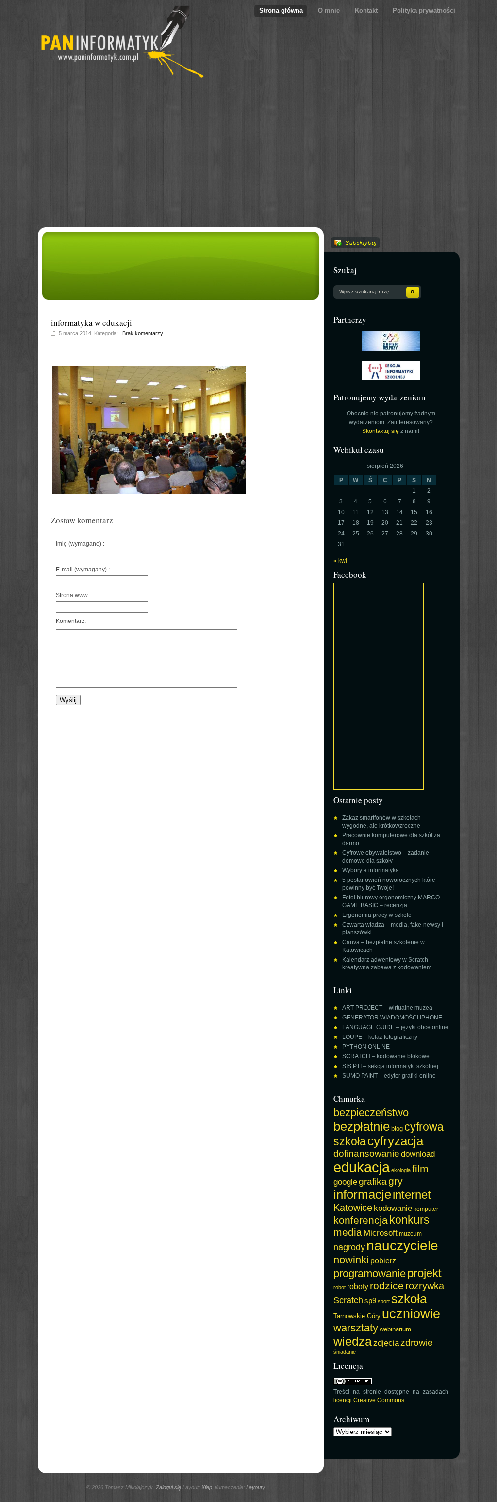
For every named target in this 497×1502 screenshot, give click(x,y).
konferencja (360, 1220)
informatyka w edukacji (91, 322)
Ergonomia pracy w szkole (377, 915)
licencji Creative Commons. (369, 1400)
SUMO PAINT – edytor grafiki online (389, 1075)
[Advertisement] (249, 154)
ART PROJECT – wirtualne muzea (387, 1007)
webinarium (395, 1329)
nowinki (351, 1260)
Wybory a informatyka (370, 870)
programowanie (369, 1273)
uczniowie (411, 1314)
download (418, 1153)
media (347, 1232)
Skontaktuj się (380, 431)
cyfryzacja (395, 1141)
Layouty (255, 1487)
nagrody (349, 1247)
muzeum (410, 1233)
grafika (373, 1181)
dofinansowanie (366, 1153)
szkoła (409, 1299)
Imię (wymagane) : (80, 543)
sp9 (370, 1301)
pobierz (383, 1261)
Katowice (352, 1207)
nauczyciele (402, 1245)
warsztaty (355, 1328)
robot (339, 1287)
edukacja (361, 1167)
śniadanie (344, 1352)
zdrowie (416, 1342)
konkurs (409, 1219)
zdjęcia (386, 1342)
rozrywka (424, 1285)
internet (412, 1194)
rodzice (387, 1285)
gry (395, 1181)
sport (384, 1301)
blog (397, 1128)
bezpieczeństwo (371, 1112)
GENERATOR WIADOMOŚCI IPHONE (392, 1017)
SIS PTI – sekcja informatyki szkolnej (390, 1066)
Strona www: (72, 595)
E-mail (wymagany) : (83, 569)
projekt (424, 1272)
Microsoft (381, 1233)
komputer (426, 1209)
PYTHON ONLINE (366, 1046)
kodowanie (393, 1208)
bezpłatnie (361, 1126)
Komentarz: (71, 621)
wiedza (352, 1341)
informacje (362, 1194)
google (345, 1182)
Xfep (206, 1487)
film (420, 1168)
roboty (357, 1286)
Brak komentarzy (142, 333)
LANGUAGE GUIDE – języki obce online (395, 1027)
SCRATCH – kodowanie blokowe (386, 1056)
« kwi (340, 560)
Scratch (348, 1300)
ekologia (401, 1170)
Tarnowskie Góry (357, 1316)
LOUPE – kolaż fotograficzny (379, 1037)
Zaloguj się (168, 1487)
